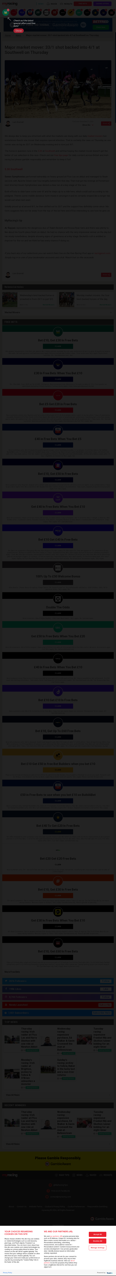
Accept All (97, 1234)
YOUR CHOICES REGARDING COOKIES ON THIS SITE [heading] (19, 1232)
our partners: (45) (56, 1236)
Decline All (97, 1241)
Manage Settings (98, 1248)
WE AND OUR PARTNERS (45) (58, 1231)
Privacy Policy (7, 1273)
